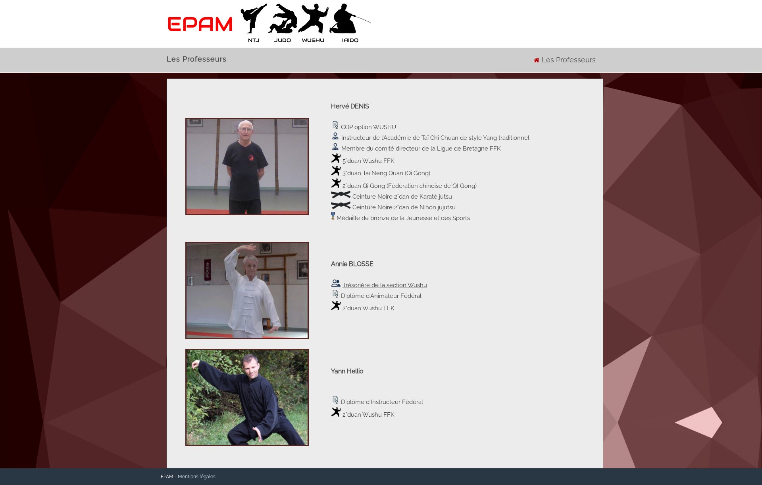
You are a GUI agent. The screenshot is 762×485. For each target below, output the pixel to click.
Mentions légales (197, 476)
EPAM (200, 24)
